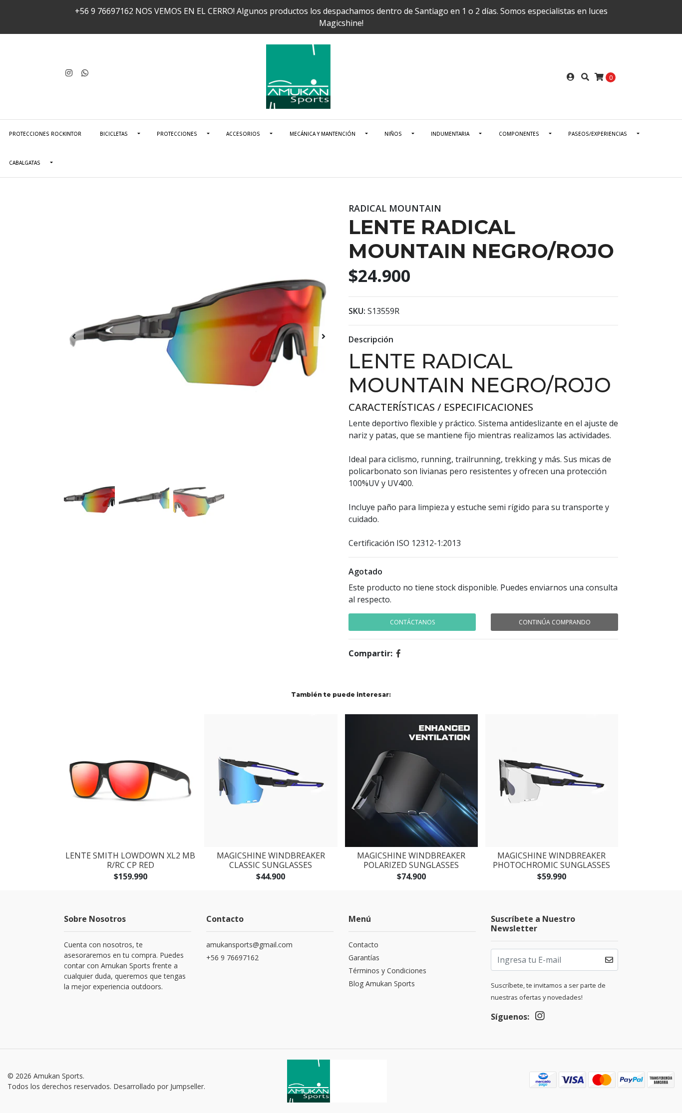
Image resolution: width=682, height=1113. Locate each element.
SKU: (356, 310)
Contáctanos (412, 622)
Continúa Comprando (555, 622)
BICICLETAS (114, 133)
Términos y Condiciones (387, 970)
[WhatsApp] (85, 72)
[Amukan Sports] (341, 75)
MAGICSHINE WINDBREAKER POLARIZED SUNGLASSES (411, 860)
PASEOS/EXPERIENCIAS (597, 133)
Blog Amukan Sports (381, 983)
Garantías (363, 957)
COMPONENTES (519, 133)
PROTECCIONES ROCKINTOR (45, 133)
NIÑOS (393, 133)
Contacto (363, 944)
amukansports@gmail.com (249, 944)
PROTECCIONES (177, 133)
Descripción (370, 339)
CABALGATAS (24, 162)
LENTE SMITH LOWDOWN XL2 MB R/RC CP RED (130, 860)
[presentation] (74, 336)
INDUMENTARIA (450, 133)
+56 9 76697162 (232, 957)
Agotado (365, 571)
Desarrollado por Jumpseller (158, 1086)
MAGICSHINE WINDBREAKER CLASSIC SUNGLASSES (271, 860)
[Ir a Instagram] (69, 72)
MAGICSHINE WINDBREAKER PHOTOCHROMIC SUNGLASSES (551, 860)
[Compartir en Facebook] (398, 653)
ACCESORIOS (243, 133)
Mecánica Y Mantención (322, 133)
